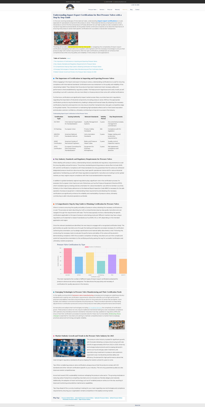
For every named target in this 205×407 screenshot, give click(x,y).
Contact (78, 1)
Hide (68, 58)
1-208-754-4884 (108, 1)
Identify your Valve (70, 1)
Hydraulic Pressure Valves (101, 398)
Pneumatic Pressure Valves (70, 399)
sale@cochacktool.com (120, 1)
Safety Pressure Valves (116, 398)
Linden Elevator (70, 7)
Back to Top (137, 405)
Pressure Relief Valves (68, 398)
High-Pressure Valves (84, 399)
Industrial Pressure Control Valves (84, 398)
